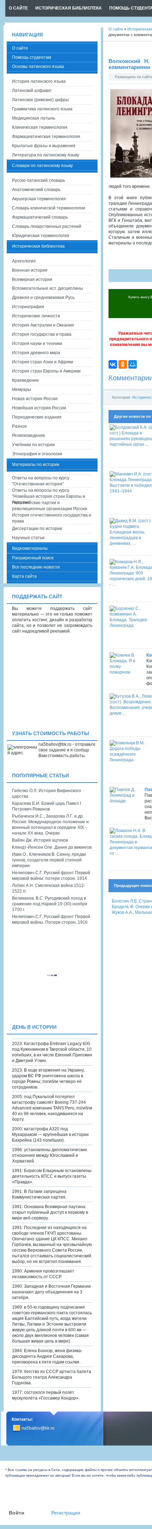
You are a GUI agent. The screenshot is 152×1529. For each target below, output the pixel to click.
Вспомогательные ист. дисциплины (47, 288)
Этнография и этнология (37, 453)
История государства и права (41, 334)
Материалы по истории (35, 464)
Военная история (29, 270)
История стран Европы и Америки (46, 371)
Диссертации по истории (37, 528)
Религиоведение (28, 435)
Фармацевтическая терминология (46, 136)
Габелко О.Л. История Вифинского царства (46, 793)
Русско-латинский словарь (38, 180)
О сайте (20, 48)
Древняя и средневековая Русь (43, 297)
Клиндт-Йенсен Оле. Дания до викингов (52, 847)
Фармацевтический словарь (40, 217)
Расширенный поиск (32, 557)
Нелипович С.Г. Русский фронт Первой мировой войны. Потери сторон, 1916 (51, 919)
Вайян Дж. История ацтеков (40, 840)
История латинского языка (39, 81)
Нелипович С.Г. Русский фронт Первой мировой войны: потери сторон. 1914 (51, 875)
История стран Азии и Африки (42, 361)
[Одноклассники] (122, 364)
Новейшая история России (39, 407)
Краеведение (25, 380)
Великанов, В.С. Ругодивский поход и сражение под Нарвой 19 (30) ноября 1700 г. (49, 904)
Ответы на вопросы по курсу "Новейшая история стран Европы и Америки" (48, 494)
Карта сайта (24, 576)
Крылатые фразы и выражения (43, 145)
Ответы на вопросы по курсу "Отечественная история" (40, 480)
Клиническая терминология (40, 127)
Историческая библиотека (38, 246)
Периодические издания (37, 417)
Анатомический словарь (36, 189)
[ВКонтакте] (113, 364)
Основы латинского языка (38, 66)
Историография (28, 306)
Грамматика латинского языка (42, 108)
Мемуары (21, 389)
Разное (19, 426)
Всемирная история (32, 279)
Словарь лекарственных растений (46, 226)
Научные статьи (28, 537)
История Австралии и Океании (43, 325)
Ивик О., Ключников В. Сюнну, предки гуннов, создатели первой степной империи (49, 860)
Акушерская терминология (39, 198)
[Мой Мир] (132, 364)
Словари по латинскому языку (42, 165)
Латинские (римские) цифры (40, 99)
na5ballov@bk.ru (38, 1428)
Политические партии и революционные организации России (49, 505)
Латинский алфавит (32, 90)
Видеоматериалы (30, 548)
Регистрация (65, 1513)
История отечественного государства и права (51, 518)
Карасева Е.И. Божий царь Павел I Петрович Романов (46, 806)
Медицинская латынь (33, 118)
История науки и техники (37, 343)
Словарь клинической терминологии (48, 208)
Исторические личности (36, 315)
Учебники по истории (33, 444)
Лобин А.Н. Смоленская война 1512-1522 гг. (48, 888)
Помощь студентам (31, 57)
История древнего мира (36, 352)
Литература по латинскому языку (45, 154)
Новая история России (35, 398)
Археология (24, 261)
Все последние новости (36, 567)
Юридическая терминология (40, 235)
